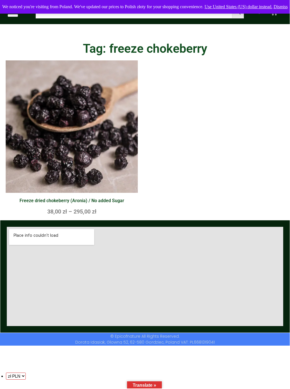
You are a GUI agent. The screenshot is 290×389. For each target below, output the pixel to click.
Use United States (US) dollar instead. (238, 6)
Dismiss (281, 6)
